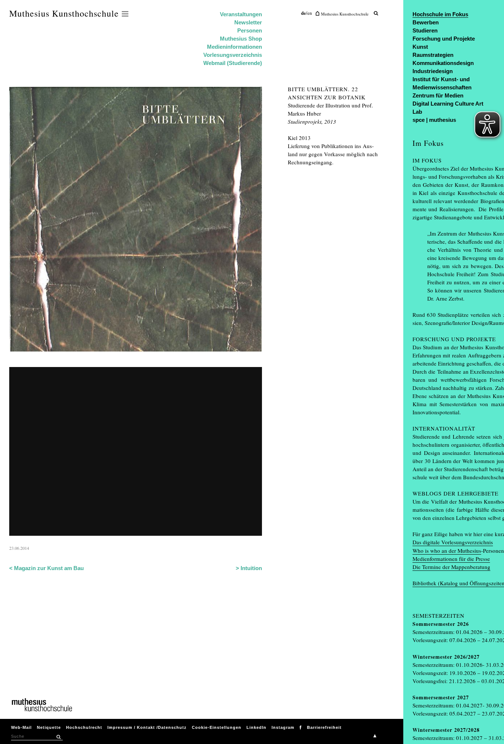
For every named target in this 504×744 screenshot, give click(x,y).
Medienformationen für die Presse (451, 558)
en (309, 13)
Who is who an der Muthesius (446, 550)
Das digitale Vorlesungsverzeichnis (452, 542)
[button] (58, 737)
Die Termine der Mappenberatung (451, 566)
